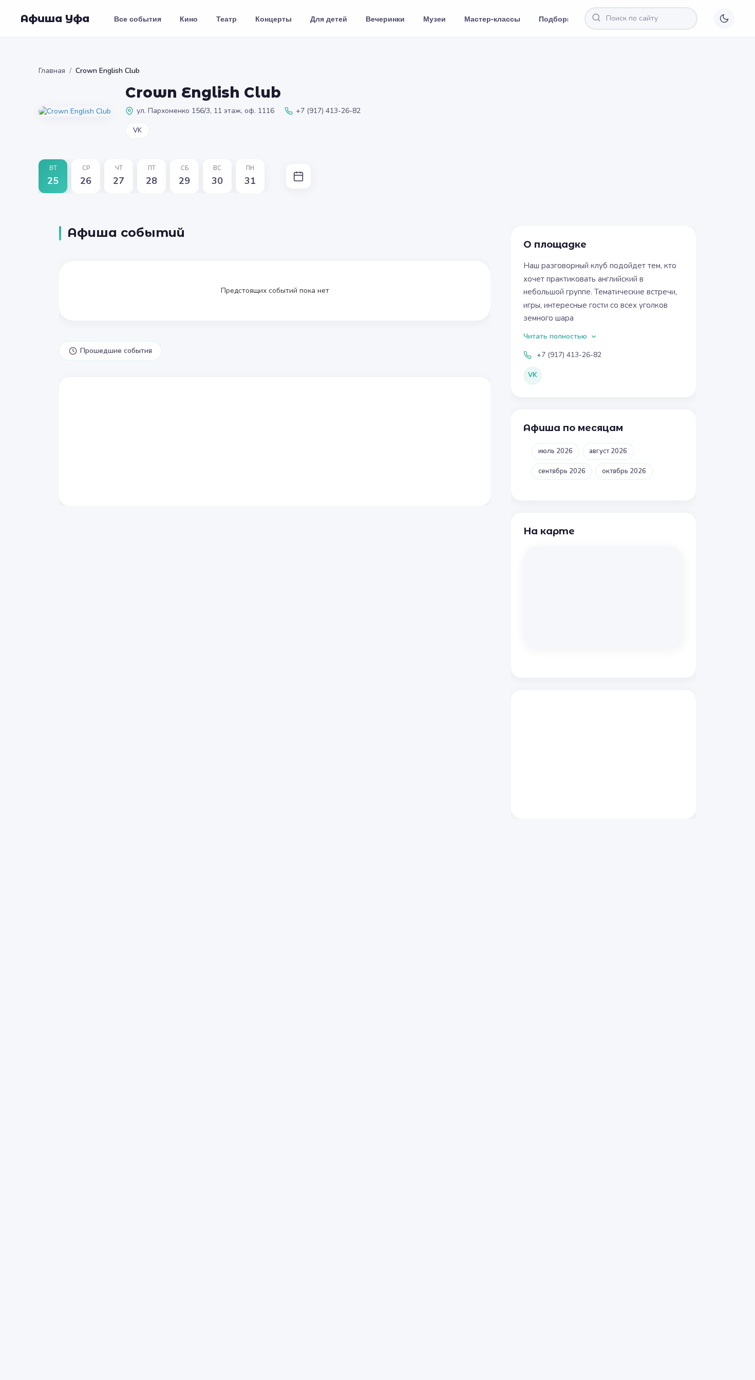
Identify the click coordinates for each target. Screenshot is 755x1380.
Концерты (273, 18)
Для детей (328, 18)
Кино (189, 18)
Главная (52, 71)
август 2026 (608, 451)
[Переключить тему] (724, 18)
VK (137, 130)
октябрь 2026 (624, 471)
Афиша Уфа (55, 18)
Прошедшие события (116, 351)
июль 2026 (555, 451)
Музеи (434, 18)
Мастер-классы (492, 18)
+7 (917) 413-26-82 (569, 355)
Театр (226, 18)
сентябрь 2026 (562, 471)
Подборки (557, 18)
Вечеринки (385, 18)
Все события (137, 18)
